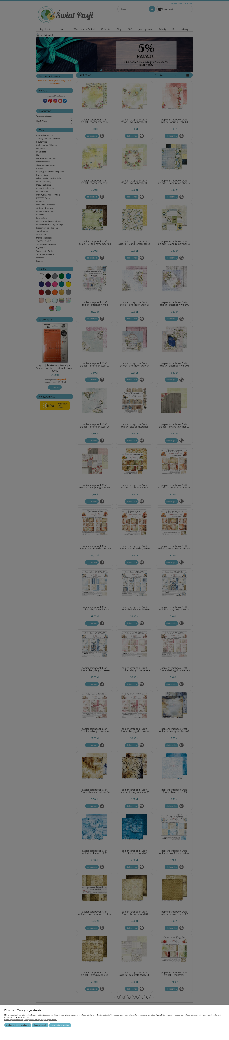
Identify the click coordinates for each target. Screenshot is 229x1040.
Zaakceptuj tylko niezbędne (18, 1025)
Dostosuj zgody (40, 1025)
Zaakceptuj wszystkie (60, 1025)
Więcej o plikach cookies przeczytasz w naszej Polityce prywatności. (30, 1019)
